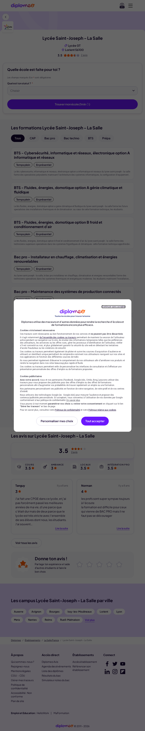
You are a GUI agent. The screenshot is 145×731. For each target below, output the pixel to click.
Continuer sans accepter (113, 306)
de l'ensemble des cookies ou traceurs (57, 337)
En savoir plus (73, 400)
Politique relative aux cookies (102, 410)
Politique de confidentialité (67, 410)
